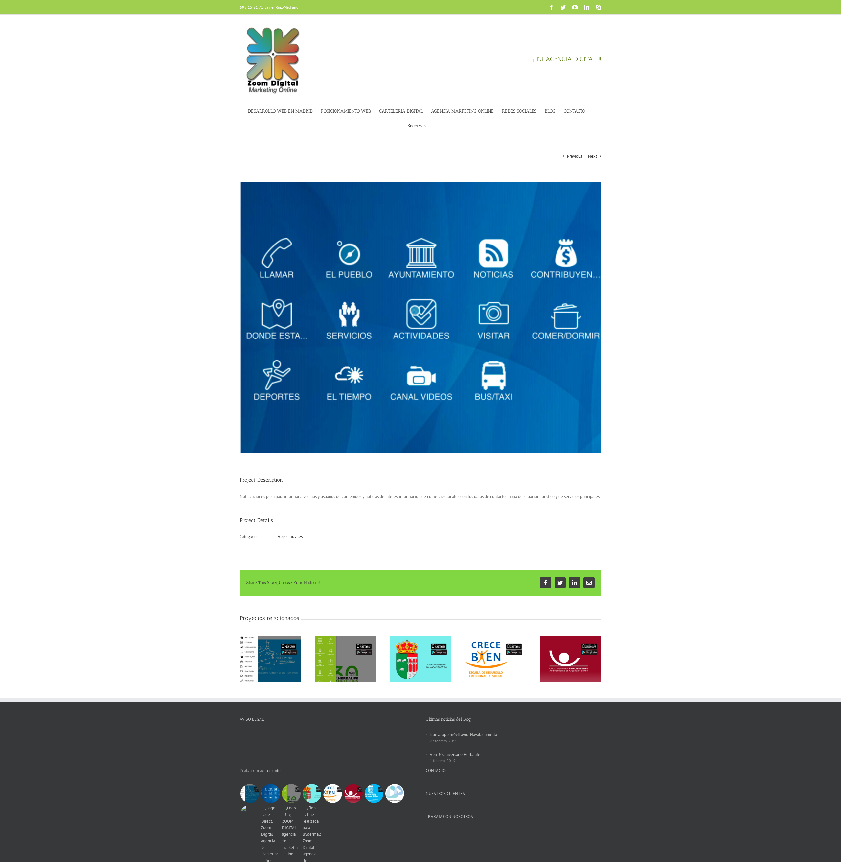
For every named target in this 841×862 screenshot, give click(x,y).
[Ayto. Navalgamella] (312, 793)
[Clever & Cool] (250, 814)
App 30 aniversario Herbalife (455, 754)
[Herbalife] (291, 793)
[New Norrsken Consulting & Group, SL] (394, 793)
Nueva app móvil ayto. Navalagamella (463, 734)
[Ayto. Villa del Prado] (250, 793)
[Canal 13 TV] (291, 831)
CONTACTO (436, 770)
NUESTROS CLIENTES (445, 793)
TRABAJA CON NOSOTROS (449, 816)
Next (592, 156)
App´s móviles (290, 536)
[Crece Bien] (332, 793)
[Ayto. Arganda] (374, 793)
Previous (574, 156)
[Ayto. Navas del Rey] (270, 793)
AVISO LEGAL (252, 719)
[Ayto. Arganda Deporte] (353, 793)
